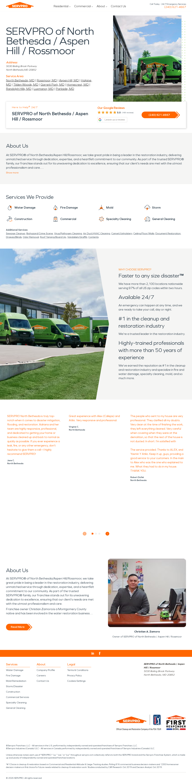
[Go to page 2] (96, 533)
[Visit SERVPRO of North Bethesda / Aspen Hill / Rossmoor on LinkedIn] (93, 653)
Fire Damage (13, 675)
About (101, 6)
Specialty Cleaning (16, 702)
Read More (17, 627)
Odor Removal (31, 237)
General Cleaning (15, 708)
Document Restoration (168, 233)
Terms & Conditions (77, 670)
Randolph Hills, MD (18, 89)
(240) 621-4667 (175, 7)
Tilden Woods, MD (25, 84)
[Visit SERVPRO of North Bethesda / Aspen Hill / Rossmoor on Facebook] (99, 653)
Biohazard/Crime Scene (39, 233)
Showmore (12, 172)
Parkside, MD (65, 89)
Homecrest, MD (78, 84)
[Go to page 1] (92, 533)
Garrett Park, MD (52, 84)
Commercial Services (17, 697)
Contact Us (118, 6)
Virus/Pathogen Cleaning (68, 233)
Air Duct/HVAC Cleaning (96, 233)
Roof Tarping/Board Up (53, 237)
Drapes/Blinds (14, 237)
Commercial (82, 6)
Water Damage (14, 670)
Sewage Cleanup (15, 233)
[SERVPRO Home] (20, 5)
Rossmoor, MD (47, 80)
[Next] (107, 533)
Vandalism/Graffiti (77, 237)
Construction (13, 691)
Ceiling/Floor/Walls (143, 233)
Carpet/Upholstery (121, 233)
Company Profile (46, 670)
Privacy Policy (74, 675)
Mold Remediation (16, 680)
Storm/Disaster (14, 686)
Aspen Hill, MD (69, 80)
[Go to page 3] (99, 533)
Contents (93, 237)
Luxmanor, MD (44, 89)
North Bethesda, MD (20, 80)
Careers (41, 675)
